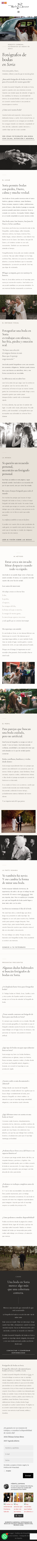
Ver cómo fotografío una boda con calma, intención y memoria (18, 137)
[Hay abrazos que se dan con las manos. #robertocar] (18, 1507)
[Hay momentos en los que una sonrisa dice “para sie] (28, 1497)
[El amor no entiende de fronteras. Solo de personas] (8, 1507)
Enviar (28, 1475)
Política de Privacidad (22, 1533)
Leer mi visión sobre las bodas (17, 540)
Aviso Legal (9, 1533)
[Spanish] (5, 3)
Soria (29, 1375)
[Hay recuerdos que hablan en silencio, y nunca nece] (28, 1507)
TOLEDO (14, 1524)
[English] (3, 3)
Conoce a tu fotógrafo (14, 947)
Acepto (8, 1471)
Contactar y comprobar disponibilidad (18, 1352)
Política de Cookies (11, 1536)
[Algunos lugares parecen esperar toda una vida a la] (18, 1497)
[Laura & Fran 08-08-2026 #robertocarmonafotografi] (8, 1497)
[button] (4, 1536)
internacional (25, 894)
